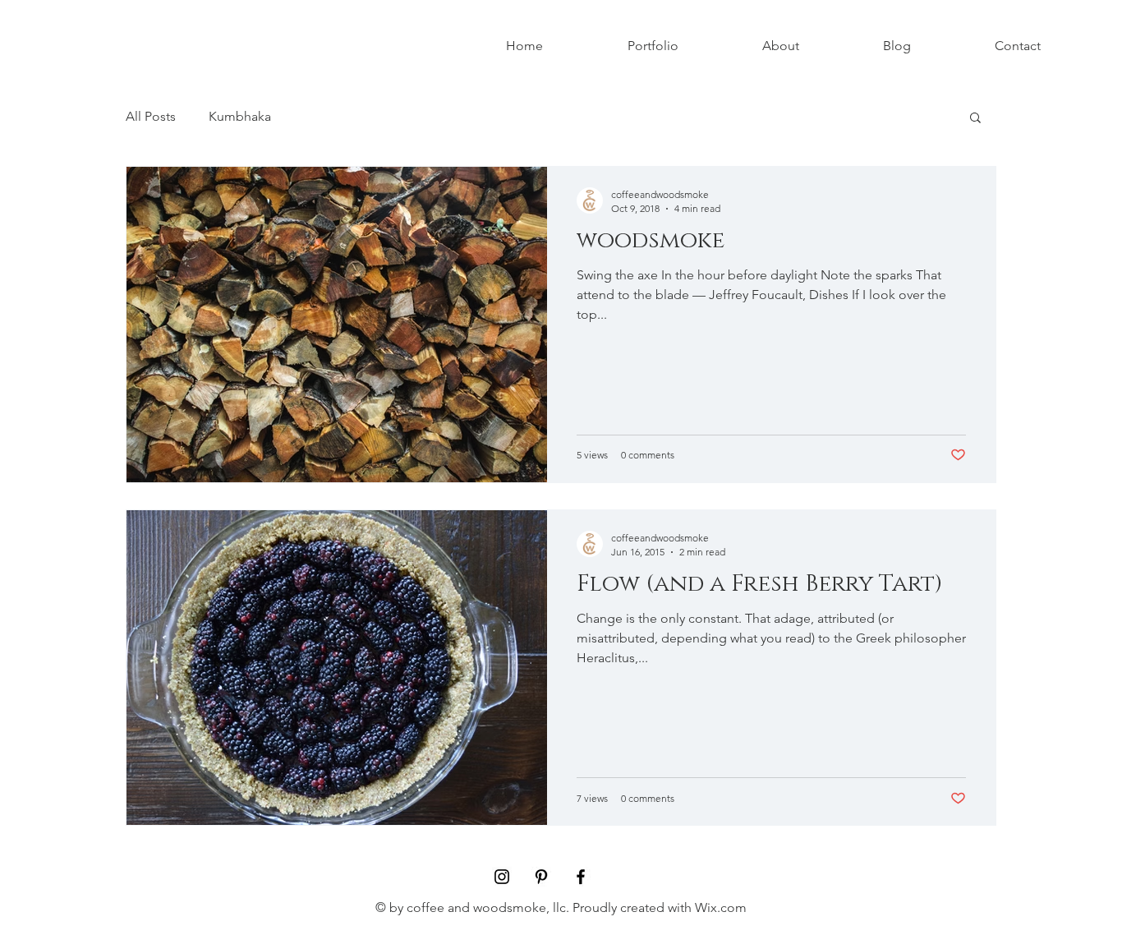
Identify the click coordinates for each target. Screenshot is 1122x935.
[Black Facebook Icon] (581, 877)
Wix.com (721, 907)
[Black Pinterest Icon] (541, 877)
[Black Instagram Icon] (502, 877)
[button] (975, 118)
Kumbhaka (240, 116)
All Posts (151, 116)
